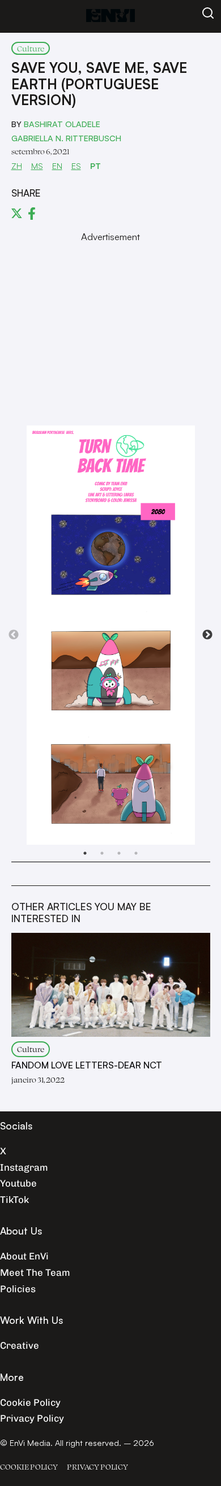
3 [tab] (119, 853)
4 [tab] (136, 853)
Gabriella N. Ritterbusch (66, 138)
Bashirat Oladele (62, 124)
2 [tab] (102, 853)
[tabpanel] (110, 635)
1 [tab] (85, 853)
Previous (13, 635)
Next (207, 635)
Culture (30, 48)
